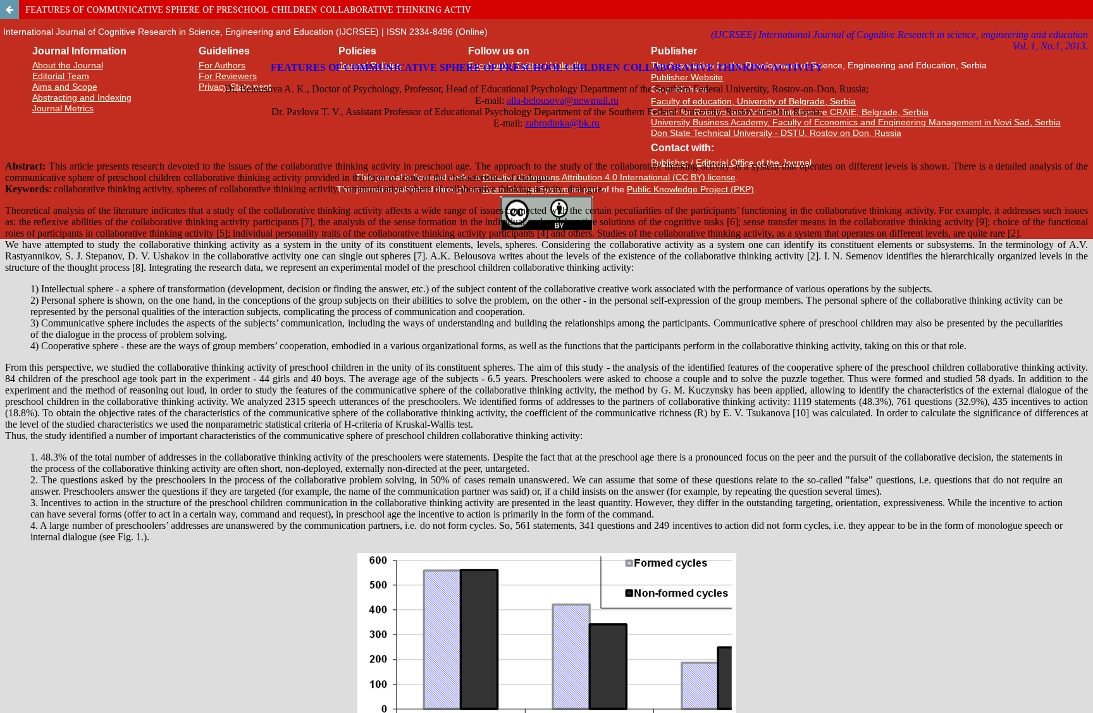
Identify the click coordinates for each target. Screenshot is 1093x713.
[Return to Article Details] (9, 9)
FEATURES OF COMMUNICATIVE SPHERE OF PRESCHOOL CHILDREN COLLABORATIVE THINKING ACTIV (248, 9)
